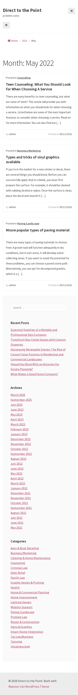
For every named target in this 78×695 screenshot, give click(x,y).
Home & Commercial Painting (30, 592)
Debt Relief (18, 573)
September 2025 (21, 400)
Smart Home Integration (27, 632)
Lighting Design (21, 602)
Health (15, 587)
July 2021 (17, 518)
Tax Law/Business (22, 636)
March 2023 (18, 424)
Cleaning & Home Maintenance (31, 558)
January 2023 (19, 434)
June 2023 (17, 409)
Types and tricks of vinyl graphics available (32, 159)
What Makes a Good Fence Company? (34, 374)
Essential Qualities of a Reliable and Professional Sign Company (34, 332)
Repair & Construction (25, 622)
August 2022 (18, 459)
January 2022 (19, 488)
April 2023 (17, 419)
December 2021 (20, 493)
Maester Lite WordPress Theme (29, 686)
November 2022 (21, 444)
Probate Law (19, 617)
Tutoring (16, 641)
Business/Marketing (29, 150)
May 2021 (16, 527)
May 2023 (16, 414)
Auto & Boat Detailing (25, 548)
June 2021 (17, 522)
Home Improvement (24, 597)
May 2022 (16, 473)
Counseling (23, 77)
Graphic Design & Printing (27, 582)
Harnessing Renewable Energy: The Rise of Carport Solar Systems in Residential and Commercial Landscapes (38, 354)
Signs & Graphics (21, 627)
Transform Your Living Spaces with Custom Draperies (38, 342)
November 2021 (21, 498)
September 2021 (21, 508)
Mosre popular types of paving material (37, 230)
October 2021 (19, 503)
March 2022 (18, 483)
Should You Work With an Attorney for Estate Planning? (35, 366)
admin (12, 134)
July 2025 (17, 404)
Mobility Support (22, 607)
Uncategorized (20, 646)
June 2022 (17, 468)
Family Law (18, 577)
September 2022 (21, 454)
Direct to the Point (22, 10)
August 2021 (18, 513)
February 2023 (20, 429)
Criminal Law (19, 568)
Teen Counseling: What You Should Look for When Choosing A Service (38, 86)
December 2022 (20, 439)
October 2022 (19, 449)
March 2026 (18, 395)
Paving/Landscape (28, 223)
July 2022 (17, 463)
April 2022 (17, 478)
